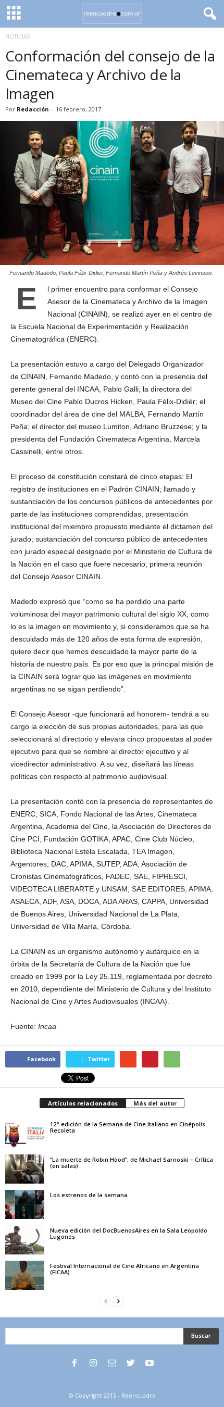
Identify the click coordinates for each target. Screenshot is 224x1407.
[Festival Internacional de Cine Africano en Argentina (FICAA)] (24, 1275)
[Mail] (112, 1363)
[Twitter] (130, 1363)
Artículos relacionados (83, 1103)
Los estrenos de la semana (89, 1195)
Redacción (33, 109)
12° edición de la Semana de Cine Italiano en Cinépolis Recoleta (127, 1127)
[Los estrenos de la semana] (24, 1204)
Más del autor (155, 1103)
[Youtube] (149, 1363)
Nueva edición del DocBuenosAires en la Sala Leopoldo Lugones (128, 1233)
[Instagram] (93, 1363)
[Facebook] (74, 1363)
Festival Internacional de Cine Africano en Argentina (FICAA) (124, 1269)
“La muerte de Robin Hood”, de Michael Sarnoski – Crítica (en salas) (131, 1162)
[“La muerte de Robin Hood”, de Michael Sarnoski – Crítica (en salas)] (24, 1169)
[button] (207, 14)
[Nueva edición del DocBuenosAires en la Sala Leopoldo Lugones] (24, 1239)
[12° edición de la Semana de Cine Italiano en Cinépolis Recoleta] (24, 1133)
